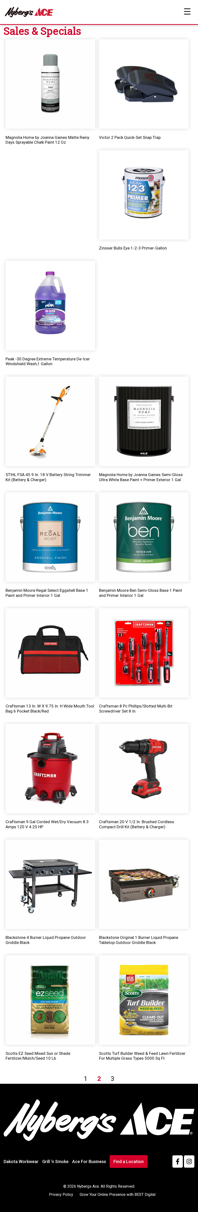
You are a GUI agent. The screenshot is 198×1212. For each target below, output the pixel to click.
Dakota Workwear (21, 1161)
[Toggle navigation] (187, 11)
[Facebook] (177, 1161)
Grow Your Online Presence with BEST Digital (118, 1194)
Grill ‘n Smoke (55, 1161)
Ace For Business (89, 1161)
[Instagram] (189, 1161)
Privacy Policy (61, 1194)
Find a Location (128, 1161)
